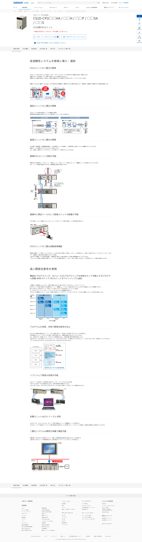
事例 (63, 505)
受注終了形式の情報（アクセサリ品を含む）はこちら (51, 43)
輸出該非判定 (85, 509)
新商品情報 (44, 508)
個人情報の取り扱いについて (75, 536)
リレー (23, 521)
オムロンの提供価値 (91, 7)
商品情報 (24, 7)
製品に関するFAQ (45, 526)
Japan (32, 2)
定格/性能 (34, 48)
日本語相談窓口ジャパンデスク (88, 507)
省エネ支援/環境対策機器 (27, 526)
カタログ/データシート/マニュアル (74, 37)
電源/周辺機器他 (25, 524)
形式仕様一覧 (43, 48)
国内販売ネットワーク (107, 518)
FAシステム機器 (35, 11)
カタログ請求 (114, 3)
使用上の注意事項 (45, 524)
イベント (64, 507)
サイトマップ (54, 536)
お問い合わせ (105, 3)
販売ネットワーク (109, 7)
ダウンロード (53, 7)
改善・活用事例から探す (27, 530)
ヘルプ (45, 536)
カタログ (64, 515)
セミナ (77, 7)
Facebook (108, 536)
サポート (66, 7)
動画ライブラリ (45, 515)
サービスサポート (87, 501)
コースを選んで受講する (87, 517)
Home (14, 11)
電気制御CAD (65, 522)
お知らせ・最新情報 (27, 501)
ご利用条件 (87, 536)
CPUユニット (61, 11)
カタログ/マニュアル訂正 (47, 521)
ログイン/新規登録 (123, 3)
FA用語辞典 (44, 528)
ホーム (15, 7)
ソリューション (38, 7)
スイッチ (23, 519)
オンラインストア (124, 7)
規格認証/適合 (45, 517)
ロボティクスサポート (86, 505)
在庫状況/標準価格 (46, 510)
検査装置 (23, 517)
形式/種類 (25, 48)
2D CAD (63, 519)
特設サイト (44, 513)
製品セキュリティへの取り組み (48, 530)
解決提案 (64, 503)
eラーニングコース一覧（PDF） (88, 519)
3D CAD (63, 521)
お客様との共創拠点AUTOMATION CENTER (107, 509)
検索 (98, 2)
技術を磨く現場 (105, 512)
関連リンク (63, 536)
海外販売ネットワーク (107, 520)
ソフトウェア (64, 524)
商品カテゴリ (27, 11)
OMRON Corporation (35, 536)
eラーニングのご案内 (86, 515)
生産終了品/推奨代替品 (46, 511)
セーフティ (24, 515)
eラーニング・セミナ (88, 513)
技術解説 (44, 523)
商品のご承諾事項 (97, 536)
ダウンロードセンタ (67, 513)
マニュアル (64, 517)
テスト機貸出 (85, 503)
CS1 (55, 11)
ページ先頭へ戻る (71, 495)
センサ (23, 508)
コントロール (24, 523)
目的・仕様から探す (26, 528)
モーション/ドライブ (26, 511)
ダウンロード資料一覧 (64, 48)
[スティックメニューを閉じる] (139, 16)
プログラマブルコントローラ (46, 11)
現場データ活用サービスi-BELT (68, 509)
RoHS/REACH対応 (45, 519)
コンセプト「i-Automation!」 (108, 505)
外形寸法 (52, 48)
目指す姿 (104, 503)
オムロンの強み (105, 507)
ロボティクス (24, 513)
